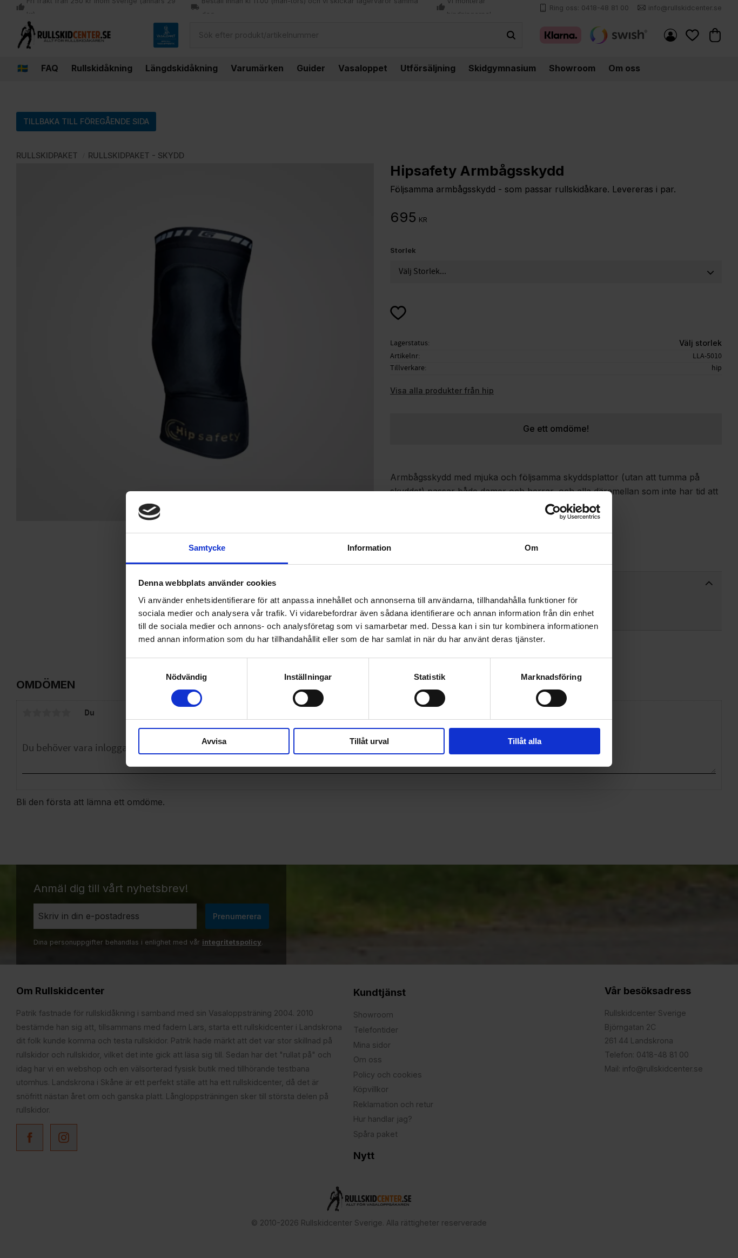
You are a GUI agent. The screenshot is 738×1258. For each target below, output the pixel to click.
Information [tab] (369, 547)
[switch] (308, 698)
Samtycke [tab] (207, 547)
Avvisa (214, 741)
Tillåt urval (369, 741)
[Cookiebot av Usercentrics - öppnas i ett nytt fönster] (553, 512)
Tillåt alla (524, 741)
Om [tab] (531, 547)
